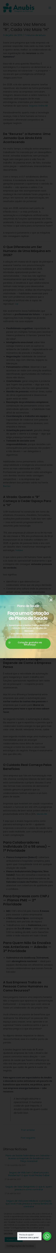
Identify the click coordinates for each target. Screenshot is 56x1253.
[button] (51, 600)
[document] (28, 626)
